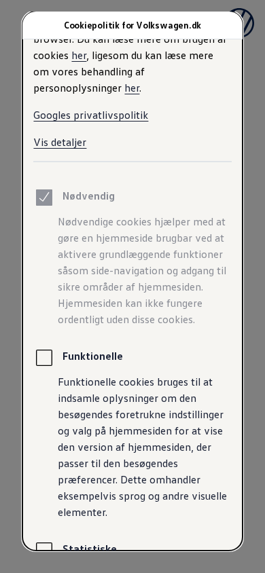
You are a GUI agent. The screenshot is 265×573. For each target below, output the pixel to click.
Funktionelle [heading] (93, 356)
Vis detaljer (59, 142)
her (78, 55)
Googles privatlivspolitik (90, 115)
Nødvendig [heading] (89, 195)
